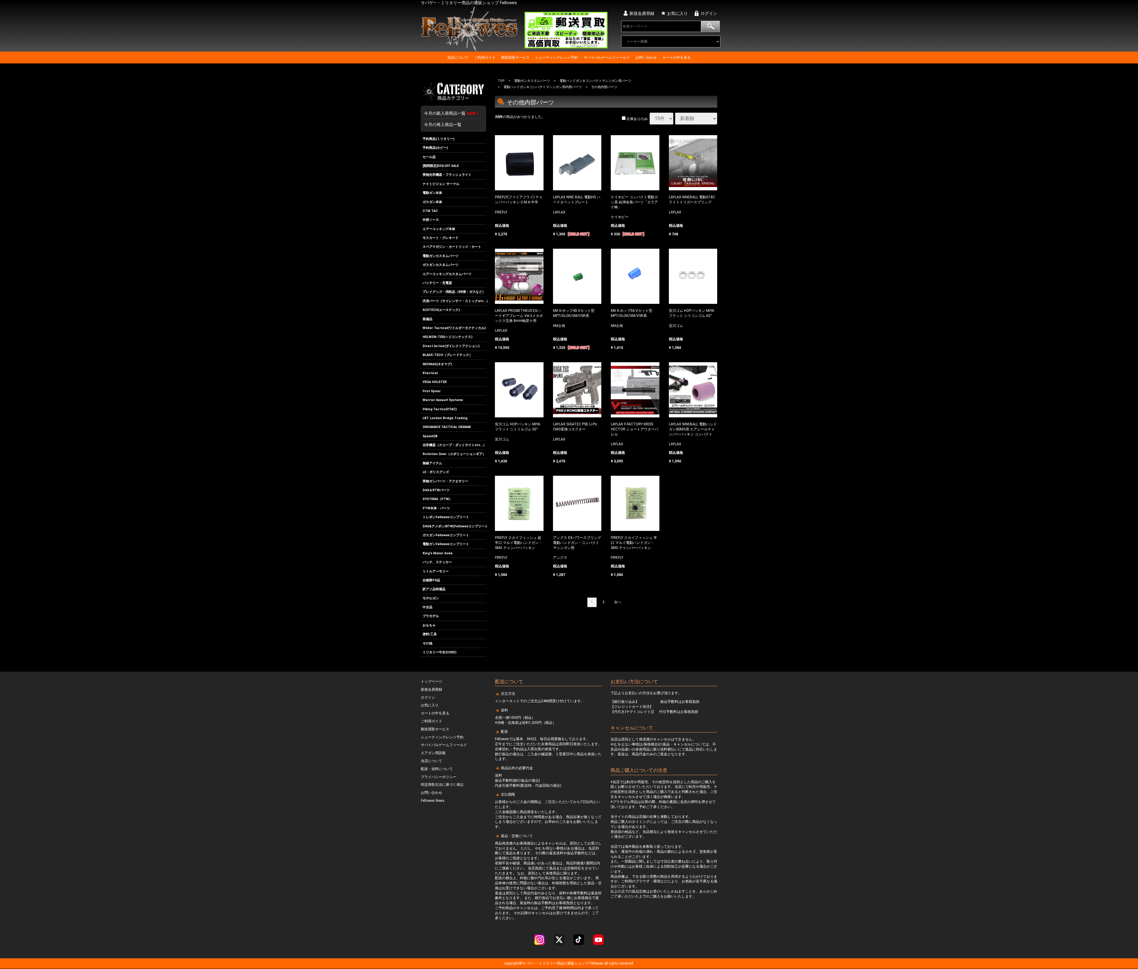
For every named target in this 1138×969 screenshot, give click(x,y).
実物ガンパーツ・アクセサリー (445, 481)
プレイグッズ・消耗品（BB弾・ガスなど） (454, 292)
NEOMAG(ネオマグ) (437, 364)
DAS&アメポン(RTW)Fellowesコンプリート (454, 526)
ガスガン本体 (432, 202)
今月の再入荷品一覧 (442, 124)
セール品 (429, 157)
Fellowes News (433, 801)
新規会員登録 (641, 13)
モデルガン (431, 598)
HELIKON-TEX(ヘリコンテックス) (447, 337)
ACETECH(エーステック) (441, 310)
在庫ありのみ (637, 119)
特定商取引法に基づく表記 (442, 785)
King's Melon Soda (438, 553)
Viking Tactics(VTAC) (440, 409)
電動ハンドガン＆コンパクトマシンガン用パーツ (595, 81)
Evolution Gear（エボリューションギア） (454, 454)
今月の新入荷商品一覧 (452, 113)
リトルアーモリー (436, 571)
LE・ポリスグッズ (436, 472)
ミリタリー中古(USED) (439, 652)
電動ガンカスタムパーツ (440, 256)
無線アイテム (432, 463)
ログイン (709, 13)
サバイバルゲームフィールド (607, 57)
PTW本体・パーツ (436, 508)
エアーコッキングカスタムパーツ (447, 274)
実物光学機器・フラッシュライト (447, 175)
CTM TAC (430, 211)
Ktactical (430, 373)
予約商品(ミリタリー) (438, 139)
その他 (427, 643)
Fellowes (596, 964)
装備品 (427, 319)
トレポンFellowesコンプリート (446, 517)
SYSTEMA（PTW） (437, 499)
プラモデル (431, 616)
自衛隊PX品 (431, 580)
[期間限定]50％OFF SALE (441, 166)
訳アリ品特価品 (434, 589)
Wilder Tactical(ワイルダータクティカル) (454, 328)
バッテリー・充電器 (437, 283)
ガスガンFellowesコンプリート (446, 535)
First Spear (432, 391)
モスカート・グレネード (440, 238)
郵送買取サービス (515, 57)
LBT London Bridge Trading (445, 418)
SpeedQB (430, 436)
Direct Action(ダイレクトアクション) (451, 346)
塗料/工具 (430, 634)
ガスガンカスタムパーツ (440, 265)
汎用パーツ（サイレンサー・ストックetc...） (454, 301)
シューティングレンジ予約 (556, 57)
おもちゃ (429, 625)
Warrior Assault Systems (443, 400)
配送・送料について (437, 769)
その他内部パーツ (604, 87)
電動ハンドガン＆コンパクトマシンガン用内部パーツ (543, 87)
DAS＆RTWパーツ (436, 490)
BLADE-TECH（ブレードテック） (447, 355)
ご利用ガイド (485, 57)
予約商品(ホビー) (435, 148)
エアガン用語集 (433, 753)
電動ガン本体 (432, 193)
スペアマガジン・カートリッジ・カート (452, 247)
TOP (501, 81)
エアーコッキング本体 (439, 229)
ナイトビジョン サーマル (441, 184)
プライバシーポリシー (438, 777)
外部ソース (431, 220)
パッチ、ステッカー (437, 562)
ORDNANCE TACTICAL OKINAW (447, 427)
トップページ (431, 682)
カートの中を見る (676, 57)
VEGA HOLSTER (435, 382)
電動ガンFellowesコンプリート (446, 544)
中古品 (427, 607)
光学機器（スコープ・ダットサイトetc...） (454, 445)
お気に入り (677, 13)
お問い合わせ (646, 57)
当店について (458, 57)
